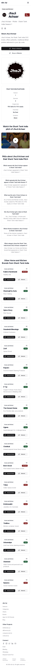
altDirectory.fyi (6, 630)
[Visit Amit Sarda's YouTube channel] (15, 643)
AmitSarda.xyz (6, 627)
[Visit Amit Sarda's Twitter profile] (9, 643)
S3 (26, 364)
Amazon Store (10, 279)
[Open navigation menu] (28, 2)
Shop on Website (17, 53)
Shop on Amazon (17, 48)
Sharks (4, 612)
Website (23, 279)
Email (4, 646)
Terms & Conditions (23, 659)
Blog (4, 619)
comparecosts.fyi (7, 633)
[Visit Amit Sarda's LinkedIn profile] (12, 643)
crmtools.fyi (6, 635)
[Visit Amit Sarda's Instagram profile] (6, 643)
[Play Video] (15, 140)
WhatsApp (5, 652)
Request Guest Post (8, 654)
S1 (26, 268)
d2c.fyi (4, 3)
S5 (26, 539)
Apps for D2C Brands (8, 617)
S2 (26, 288)
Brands (4, 614)
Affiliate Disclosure (5, 659)
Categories (6, 609)
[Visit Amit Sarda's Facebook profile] (3, 643)
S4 (26, 424)
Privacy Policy (14, 659)
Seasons (5, 606)
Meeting (5, 649)
